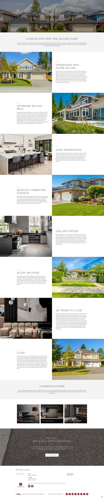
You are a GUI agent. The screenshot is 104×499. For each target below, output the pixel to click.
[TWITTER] (75, 494)
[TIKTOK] (81, 494)
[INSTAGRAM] (70, 494)
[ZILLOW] (87, 494)
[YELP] (84, 494)
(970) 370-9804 (70, 475)
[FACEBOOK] (67, 494)
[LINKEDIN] (73, 494)
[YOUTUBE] (78, 494)
